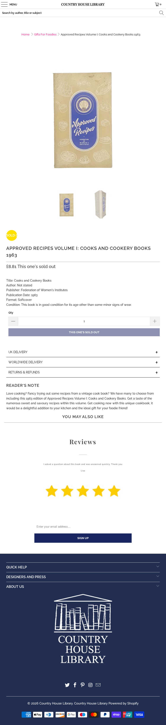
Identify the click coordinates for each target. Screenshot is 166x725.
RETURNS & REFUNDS (83, 372)
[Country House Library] (83, 4)
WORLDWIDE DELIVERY (83, 362)
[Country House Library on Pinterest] (83, 685)
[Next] (156, 118)
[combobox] (83, 13)
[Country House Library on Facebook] (75, 685)
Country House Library (56, 703)
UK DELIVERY (83, 352)
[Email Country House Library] (98, 685)
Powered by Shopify (124, 703)
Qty (10, 312)
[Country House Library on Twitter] (67, 685)
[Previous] (9, 118)
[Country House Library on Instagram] (90, 685)
